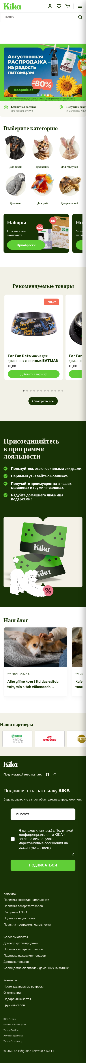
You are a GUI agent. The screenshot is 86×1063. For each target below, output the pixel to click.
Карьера (10, 893)
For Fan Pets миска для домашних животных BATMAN (33, 358)
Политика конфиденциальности (26, 899)
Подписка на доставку (19, 918)
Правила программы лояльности (27, 924)
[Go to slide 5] (38, 391)
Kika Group (10, 1019)
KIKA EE (49, 1051)
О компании (12, 992)
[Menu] (79, 6)
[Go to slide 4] (48, 95)
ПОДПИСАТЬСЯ (43, 865)
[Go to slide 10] (55, 391)
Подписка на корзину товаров (25, 955)
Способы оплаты (16, 937)
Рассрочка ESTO (15, 912)
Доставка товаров (16, 961)
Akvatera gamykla (14, 1035)
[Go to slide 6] (41, 391)
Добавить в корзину (34, 374)
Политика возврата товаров (23, 906)
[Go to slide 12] (62, 391)
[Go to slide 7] (45, 391)
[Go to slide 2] (41, 95)
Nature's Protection (15, 1024)
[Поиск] (81, 17)
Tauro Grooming (13, 1041)
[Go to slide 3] (44, 95)
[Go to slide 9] (52, 391)
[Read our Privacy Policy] (72, 854)
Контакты (10, 980)
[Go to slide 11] (59, 391)
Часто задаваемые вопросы (23, 986)
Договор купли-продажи (21, 943)
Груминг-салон (14, 1005)
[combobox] (43, 17)
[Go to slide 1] (38, 95)
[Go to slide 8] (48, 391)
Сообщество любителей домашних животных (36, 968)
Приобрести (26, 245)
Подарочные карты (17, 999)
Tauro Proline (11, 1030)
